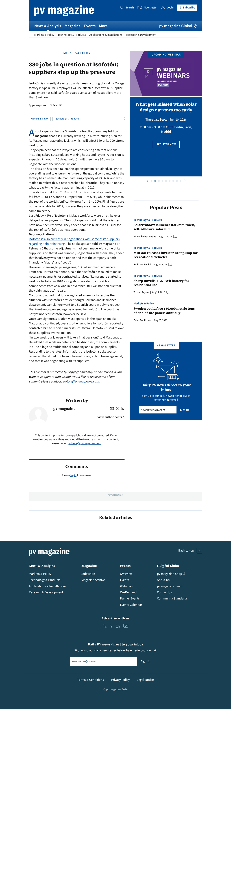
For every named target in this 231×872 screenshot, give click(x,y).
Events (89, 26)
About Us (163, 580)
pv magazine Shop (169, 574)
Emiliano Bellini (142, 264)
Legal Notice (145, 680)
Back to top (186, 550)
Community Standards (172, 598)
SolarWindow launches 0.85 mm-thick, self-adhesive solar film (164, 227)
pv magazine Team (169, 586)
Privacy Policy (120, 680)
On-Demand (128, 592)
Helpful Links (168, 565)
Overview (126, 574)
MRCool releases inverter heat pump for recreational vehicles (166, 255)
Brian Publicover (143, 320)
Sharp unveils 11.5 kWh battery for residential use (161, 283)
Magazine (72, 26)
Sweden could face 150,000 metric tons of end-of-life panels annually (164, 310)
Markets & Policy (44, 35)
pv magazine (39, 105)
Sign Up (184, 410)
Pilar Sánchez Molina (145, 236)
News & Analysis (47, 26)
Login (170, 8)
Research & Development (141, 35)
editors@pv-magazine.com (80, 381)
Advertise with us (115, 618)
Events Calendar (131, 605)
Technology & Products (72, 35)
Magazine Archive (93, 580)
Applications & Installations (105, 35)
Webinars (126, 586)
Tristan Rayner (141, 292)
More (103, 26)
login (73, 475)
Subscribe (88, 574)
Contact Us (164, 592)
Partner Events (130, 598)
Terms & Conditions (90, 680)
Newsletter (151, 8)
